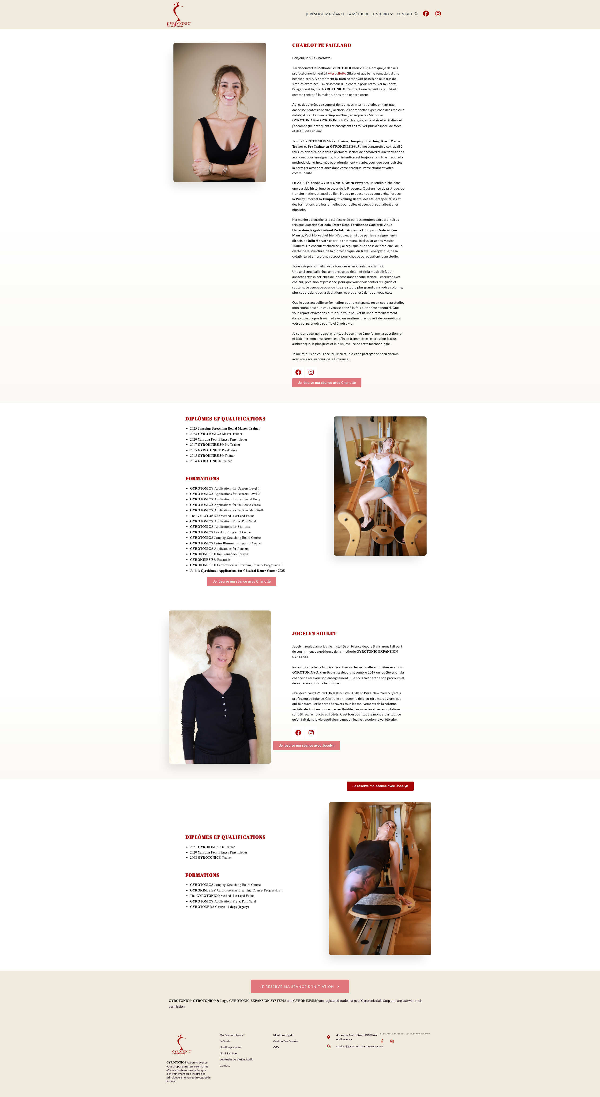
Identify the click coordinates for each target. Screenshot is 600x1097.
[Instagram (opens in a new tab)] (438, 14)
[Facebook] (298, 372)
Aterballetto (337, 73)
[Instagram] (311, 372)
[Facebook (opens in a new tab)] (426, 14)
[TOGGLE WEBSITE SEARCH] (416, 14)
